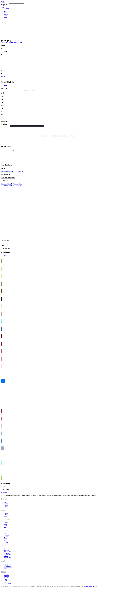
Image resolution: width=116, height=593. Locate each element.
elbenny (5, 85)
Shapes (5, 506)
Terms (5, 580)
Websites (6, 556)
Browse (6, 11)
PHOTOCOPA (8, 567)
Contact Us (6, 577)
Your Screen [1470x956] (7, 184)
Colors (5, 502)
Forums (6, 522)
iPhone (20, 184)
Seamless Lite (7, 564)
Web (5, 540)
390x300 (3, 185)
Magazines (6, 553)
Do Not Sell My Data (91, 586)
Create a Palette (4, 42)
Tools (5, 17)
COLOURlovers (5, 8)
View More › (4, 255)
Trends (5, 15)
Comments (3, 67)
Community (7, 12)
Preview (16, 184)
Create (2, 7)
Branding (6, 549)
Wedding (6, 542)
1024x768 (13, 185)
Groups (5, 524)
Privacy (6, 579)
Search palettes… (5, 4)
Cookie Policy (7, 583)
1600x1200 (19, 185)
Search (2, 5)
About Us (6, 576)
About (3, 572)
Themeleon (6, 565)
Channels (6, 14)
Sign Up (3, 2)
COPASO (6, 568)
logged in (9, 150)
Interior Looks (7, 551)
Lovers (5, 525)
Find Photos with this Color (15, 42)
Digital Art (6, 535)
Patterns (6, 505)
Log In (2, 1)
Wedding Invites (8, 557)
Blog (5, 527)
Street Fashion (7, 554)
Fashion (6, 536)
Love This (3, 76)
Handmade (6, 550)
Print (5, 539)
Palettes (6, 503)
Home (5, 538)
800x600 (8, 185)
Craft (5, 533)
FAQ (5, 582)
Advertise (6, 575)
